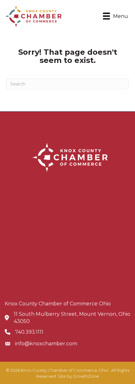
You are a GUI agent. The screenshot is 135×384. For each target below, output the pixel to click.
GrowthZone (86, 376)
